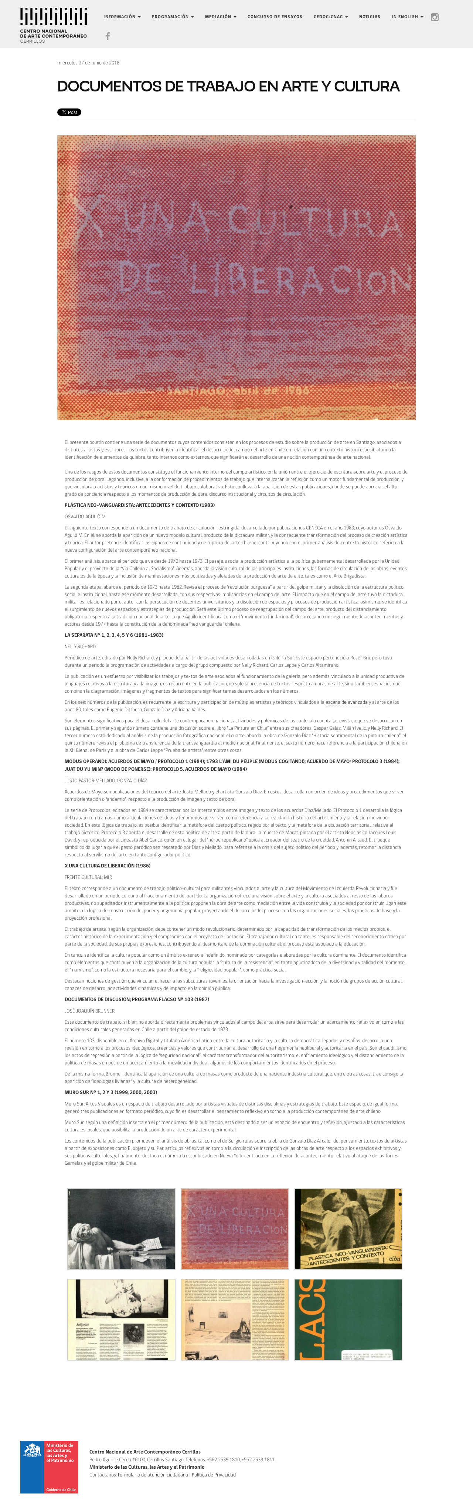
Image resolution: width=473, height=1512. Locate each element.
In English (406, 17)
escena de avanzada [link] (347, 702)
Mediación (219, 17)
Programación (171, 17)
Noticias (370, 17)
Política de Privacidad (214, 1475)
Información (120, 17)
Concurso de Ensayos (275, 17)
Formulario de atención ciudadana (153, 1475)
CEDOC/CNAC (329, 17)
